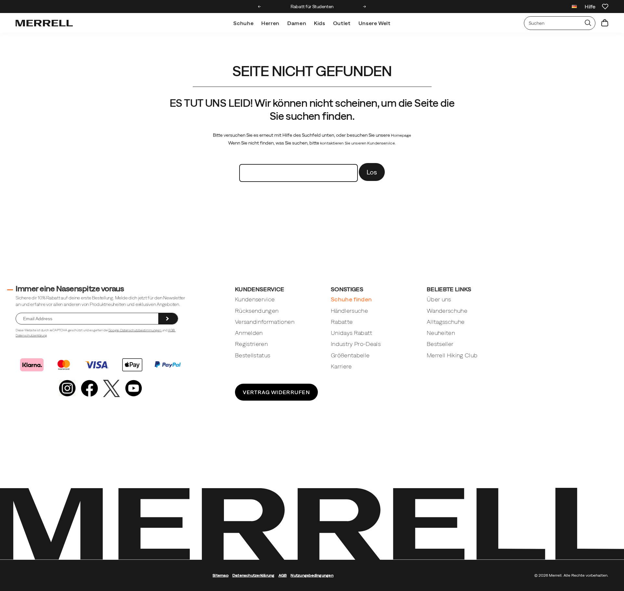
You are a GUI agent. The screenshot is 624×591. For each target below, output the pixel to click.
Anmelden (249, 332)
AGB (172, 330)
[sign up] (168, 318)
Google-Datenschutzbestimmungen (135, 330)
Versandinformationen (264, 321)
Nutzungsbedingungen (312, 575)
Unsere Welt (374, 23)
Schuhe (243, 23)
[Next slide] (364, 6)
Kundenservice (255, 299)
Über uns (439, 299)
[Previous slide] (259, 6)
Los (372, 172)
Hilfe (590, 6)
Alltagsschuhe (446, 321)
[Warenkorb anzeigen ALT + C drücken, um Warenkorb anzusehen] (604, 23)
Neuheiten (441, 332)
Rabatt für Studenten (312, 6)
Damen (296, 23)
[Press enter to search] (588, 23)
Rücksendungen (257, 310)
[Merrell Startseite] (44, 23)
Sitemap (220, 575)
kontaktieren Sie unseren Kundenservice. (358, 143)
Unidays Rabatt (351, 332)
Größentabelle (350, 355)
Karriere (341, 366)
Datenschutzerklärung (31, 335)
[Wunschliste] (605, 6)
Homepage (401, 135)
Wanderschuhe (447, 310)
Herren (270, 23)
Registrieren (251, 343)
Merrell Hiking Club (452, 355)
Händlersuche (349, 310)
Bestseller (440, 343)
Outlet (342, 23)
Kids (319, 23)
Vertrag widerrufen (276, 392)
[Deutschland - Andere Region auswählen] (574, 7)
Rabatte (342, 321)
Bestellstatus (252, 355)
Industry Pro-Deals (356, 343)
